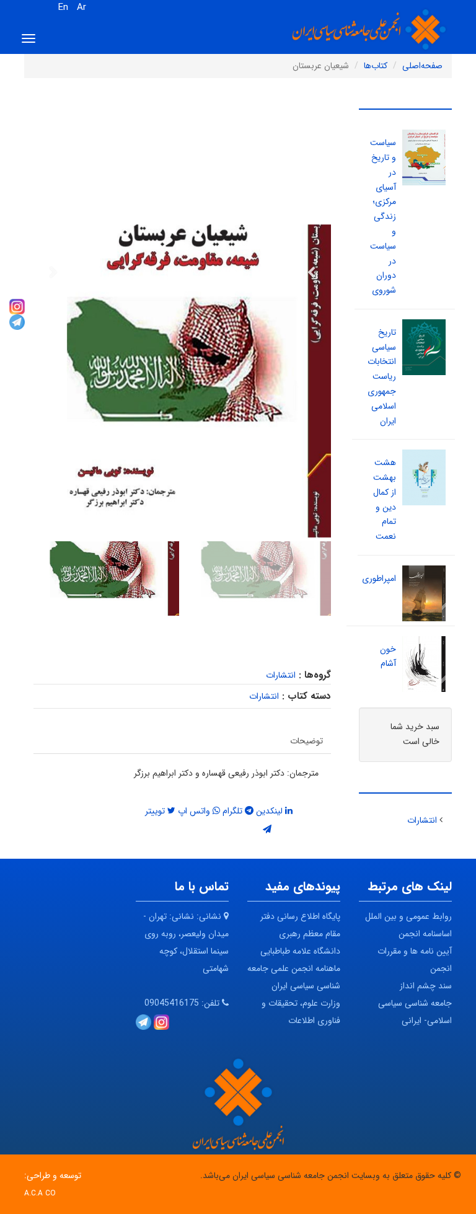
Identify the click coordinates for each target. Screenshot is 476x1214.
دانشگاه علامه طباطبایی (300, 951)
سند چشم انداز (426, 986)
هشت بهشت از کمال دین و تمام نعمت (384, 499)
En (63, 7)
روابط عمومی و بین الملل (408, 916)
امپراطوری (379, 578)
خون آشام (388, 656)
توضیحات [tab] (306, 741)
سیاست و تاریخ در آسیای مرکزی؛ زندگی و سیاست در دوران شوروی (383, 216)
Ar (81, 7)
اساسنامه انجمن (425, 934)
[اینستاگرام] (17, 305)
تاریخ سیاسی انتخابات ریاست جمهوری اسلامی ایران (382, 377)
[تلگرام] (17, 321)
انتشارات (281, 675)
